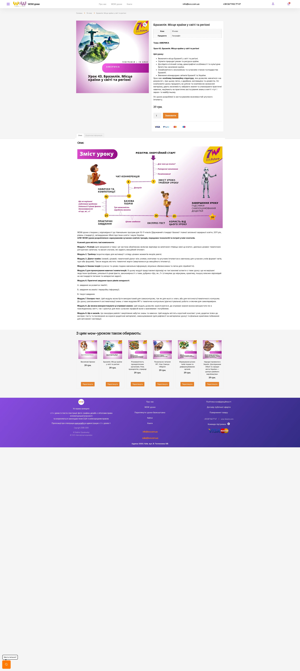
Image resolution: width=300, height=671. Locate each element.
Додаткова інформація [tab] (93, 135)
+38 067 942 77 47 (232, 4)
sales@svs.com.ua (150, 438)
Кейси (150, 418)
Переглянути (88, 384)
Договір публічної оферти (219, 407)
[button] (145, 24)
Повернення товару (219, 412)
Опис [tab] (80, 135)
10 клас (89, 13)
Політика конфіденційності (218, 402)
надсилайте (80, 423)
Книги (129, 4)
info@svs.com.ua (191, 4)
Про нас (102, 4)
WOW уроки (116, 4)
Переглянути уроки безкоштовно (150, 412)
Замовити (170, 115)
